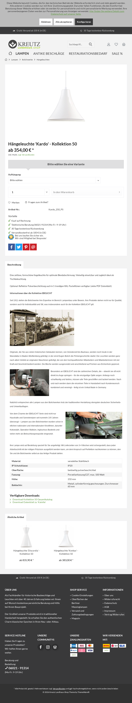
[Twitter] (18, 247)
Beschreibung (14, 264)
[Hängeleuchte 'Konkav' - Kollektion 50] (66, 536)
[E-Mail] (33, 247)
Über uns (108, 595)
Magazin (76, 618)
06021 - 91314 (18, 668)
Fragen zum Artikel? (38, 202)
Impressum (109, 610)
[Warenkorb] (123, 44)
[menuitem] (123, 44)
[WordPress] (55, 647)
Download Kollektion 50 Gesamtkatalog (32, 499)
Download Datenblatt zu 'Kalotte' (29, 502)
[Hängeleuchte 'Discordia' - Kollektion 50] (26, 536)
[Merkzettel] (116, 44)
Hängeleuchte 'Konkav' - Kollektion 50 (66, 552)
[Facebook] (11, 247)
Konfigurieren (84, 21)
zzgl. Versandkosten (26, 155)
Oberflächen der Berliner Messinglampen (80, 603)
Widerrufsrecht (112, 599)
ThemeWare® (84, 692)
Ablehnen (46, 21)
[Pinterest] (26, 247)
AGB (106, 606)
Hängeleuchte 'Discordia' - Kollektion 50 (26, 552)
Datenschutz (110, 603)
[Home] (10, 53)
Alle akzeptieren (64, 21)
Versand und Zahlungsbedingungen (83, 612)
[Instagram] (48, 647)
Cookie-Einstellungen (82, 595)
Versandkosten (59, 688)
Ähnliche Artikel (15, 517)
